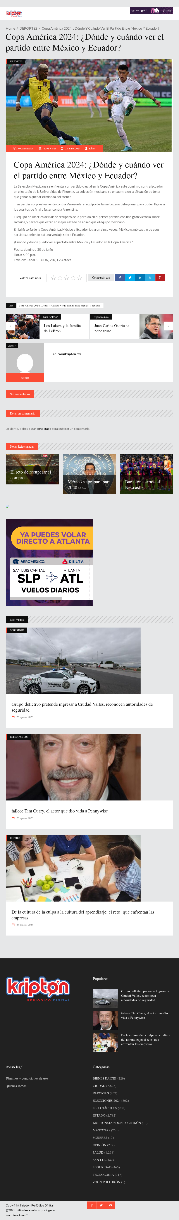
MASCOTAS (101, 1130)
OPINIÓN (99, 1145)
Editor (92, 148)
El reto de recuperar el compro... (30, 475)
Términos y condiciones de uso (27, 1078)
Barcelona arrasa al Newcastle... (142, 484)
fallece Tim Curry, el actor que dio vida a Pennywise (60, 811)
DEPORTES (28, 28)
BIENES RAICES (105, 1078)
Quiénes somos (16, 1085)
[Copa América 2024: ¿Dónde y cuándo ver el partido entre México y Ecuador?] (25, 362)
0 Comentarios (25, 148)
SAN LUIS (100, 1159)
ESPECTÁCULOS (19, 736)
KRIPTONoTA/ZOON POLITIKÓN (117, 1122)
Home (10, 28)
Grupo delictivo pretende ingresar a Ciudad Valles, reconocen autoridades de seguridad (82, 707)
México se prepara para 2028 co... (89, 484)
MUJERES (100, 1137)
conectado (44, 428)
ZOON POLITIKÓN (106, 1182)
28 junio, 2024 (72, 148)
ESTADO (15, 837)
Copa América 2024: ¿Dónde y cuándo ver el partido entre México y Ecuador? (60, 305)
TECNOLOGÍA (103, 1174)
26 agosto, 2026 (24, 717)
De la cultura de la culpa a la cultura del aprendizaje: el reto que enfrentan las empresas (83, 914)
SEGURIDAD (17, 630)
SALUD (98, 1152)
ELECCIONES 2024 (106, 1100)
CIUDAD (99, 1085)
